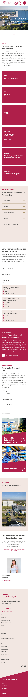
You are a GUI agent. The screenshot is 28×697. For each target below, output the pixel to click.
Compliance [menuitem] (4, 688)
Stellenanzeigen (4, 649)
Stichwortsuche (7, 268)
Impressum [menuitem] (4, 691)
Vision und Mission (5, 620)
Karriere (3, 644)
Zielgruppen (6, 280)
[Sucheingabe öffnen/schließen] (16, 3)
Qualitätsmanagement (6, 622)
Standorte (3, 617)
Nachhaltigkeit (5, 659)
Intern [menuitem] (3, 683)
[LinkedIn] (25, 666)
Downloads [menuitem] (4, 685)
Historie (3, 625)
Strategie (3, 662)
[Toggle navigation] (24, 3)
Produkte (3, 633)
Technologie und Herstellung (7, 638)
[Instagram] (22, 666)
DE (21, 3)
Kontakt (3, 628)
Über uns (3, 615)
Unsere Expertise (5, 636)
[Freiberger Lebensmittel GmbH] (7, 2)
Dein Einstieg (4, 646)
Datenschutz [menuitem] (4, 693)
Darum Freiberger (5, 654)
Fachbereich (6, 274)
